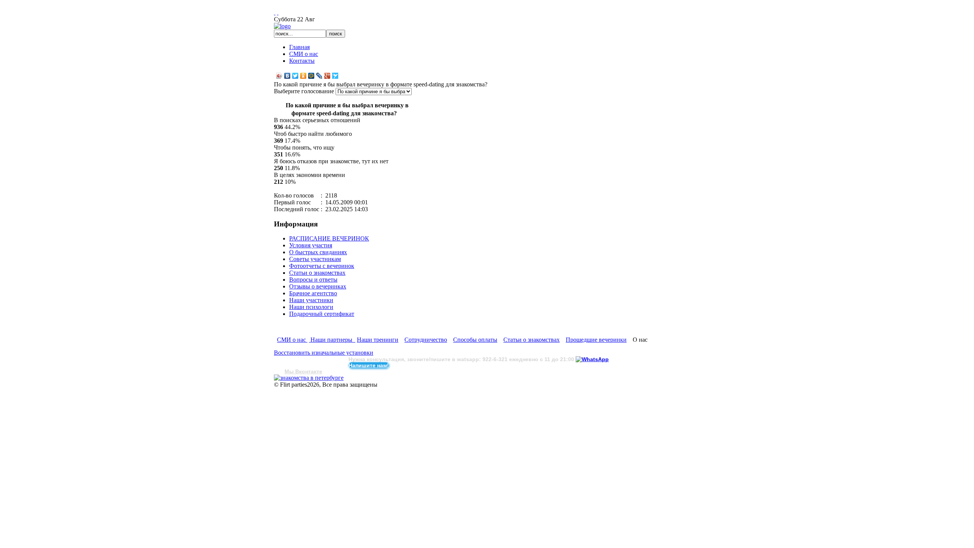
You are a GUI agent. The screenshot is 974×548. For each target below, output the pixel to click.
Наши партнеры (332, 339)
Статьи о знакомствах (531, 339)
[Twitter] (295, 76)
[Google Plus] (327, 76)
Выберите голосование (305, 91)
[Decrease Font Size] (278, 12)
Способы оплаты (475, 339)
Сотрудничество (425, 339)
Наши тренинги (377, 339)
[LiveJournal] (319, 76)
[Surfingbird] (335, 76)
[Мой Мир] (311, 76)
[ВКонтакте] (287, 76)
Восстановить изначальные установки (323, 352)
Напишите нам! (369, 365)
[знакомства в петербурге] (309, 377)
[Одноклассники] (303, 76)
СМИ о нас (292, 339)
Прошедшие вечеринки (596, 339)
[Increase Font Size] (274, 12)
